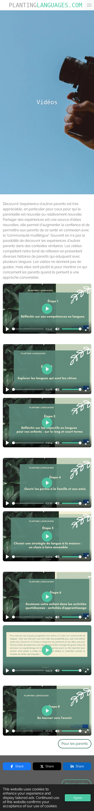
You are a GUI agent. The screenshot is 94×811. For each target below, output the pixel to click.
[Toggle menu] (89, 5)
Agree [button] (77, 798)
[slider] (28, 329)
